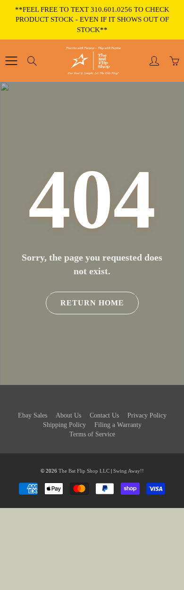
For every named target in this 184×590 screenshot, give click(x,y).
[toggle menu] (11, 61)
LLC (104, 471)
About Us (68, 415)
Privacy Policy (147, 415)
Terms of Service (92, 434)
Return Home (92, 303)
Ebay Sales (32, 415)
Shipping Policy (64, 424)
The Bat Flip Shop (79, 471)
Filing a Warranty (118, 424)
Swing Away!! (128, 471)
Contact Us (104, 415)
